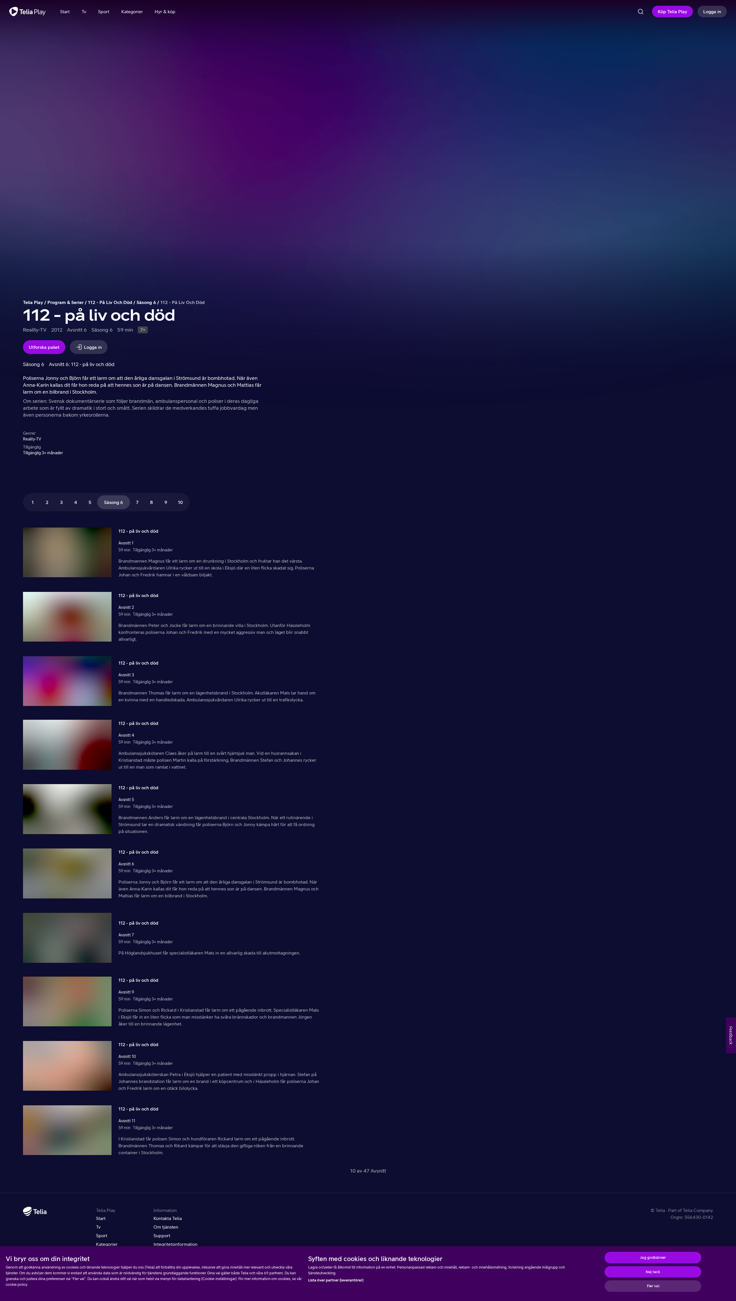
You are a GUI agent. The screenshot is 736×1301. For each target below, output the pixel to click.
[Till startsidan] (27, 11)
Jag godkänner (653, 1257)
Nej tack (653, 1272)
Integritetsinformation (176, 1244)
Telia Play (33, 302)
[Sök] (640, 11)
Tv (98, 1226)
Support (162, 1235)
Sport (101, 1235)
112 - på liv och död (110, 302)
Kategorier (107, 1244)
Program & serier (65, 302)
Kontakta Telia (168, 1218)
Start (101, 1218)
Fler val (653, 1286)
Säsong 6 (146, 302)
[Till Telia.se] (35, 1211)
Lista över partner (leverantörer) (335, 1280)
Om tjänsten (166, 1226)
